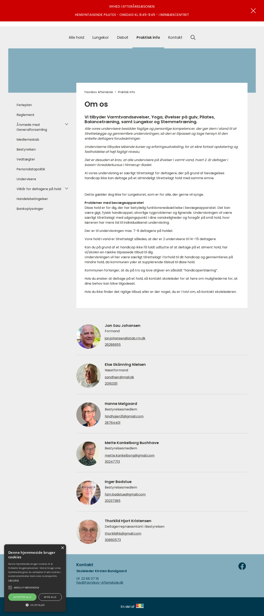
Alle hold (76, 37)
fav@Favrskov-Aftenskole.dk (99, 582)
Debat (122, 37)
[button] (35, 605)
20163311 (111, 384)
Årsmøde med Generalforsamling (31, 127)
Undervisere (26, 179)
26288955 (113, 345)
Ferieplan (24, 105)
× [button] (62, 547)
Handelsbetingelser (32, 198)
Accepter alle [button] (22, 596)
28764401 (112, 423)
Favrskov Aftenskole (99, 92)
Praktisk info (148, 37)
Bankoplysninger (30, 208)
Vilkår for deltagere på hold (38, 189)
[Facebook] (242, 566)
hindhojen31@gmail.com (124, 416)
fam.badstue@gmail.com (125, 494)
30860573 (113, 540)
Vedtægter (25, 159)
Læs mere (13, 580)
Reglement (25, 114)
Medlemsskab (27, 139)
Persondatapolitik (30, 169)
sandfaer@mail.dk (119, 377)
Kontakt (175, 37)
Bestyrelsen (26, 149)
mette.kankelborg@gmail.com (129, 455)
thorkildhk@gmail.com (123, 533)
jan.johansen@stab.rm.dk (125, 338)
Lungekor (100, 37)
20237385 (112, 501)
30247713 (112, 462)
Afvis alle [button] (50, 596)
